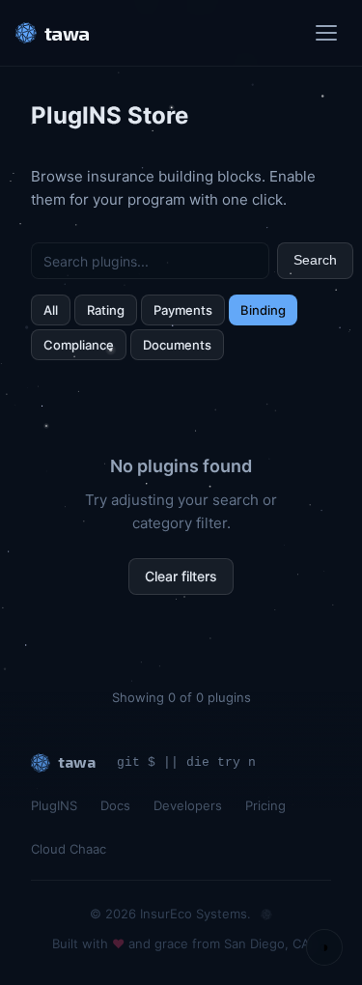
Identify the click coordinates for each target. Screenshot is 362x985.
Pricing (265, 805)
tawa (67, 32)
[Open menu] (329, 32)
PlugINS (54, 805)
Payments (182, 310)
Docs (115, 805)
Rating (106, 310)
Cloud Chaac (68, 849)
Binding (263, 310)
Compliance (78, 344)
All (50, 310)
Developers (187, 805)
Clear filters (181, 576)
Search (315, 259)
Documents (177, 344)
